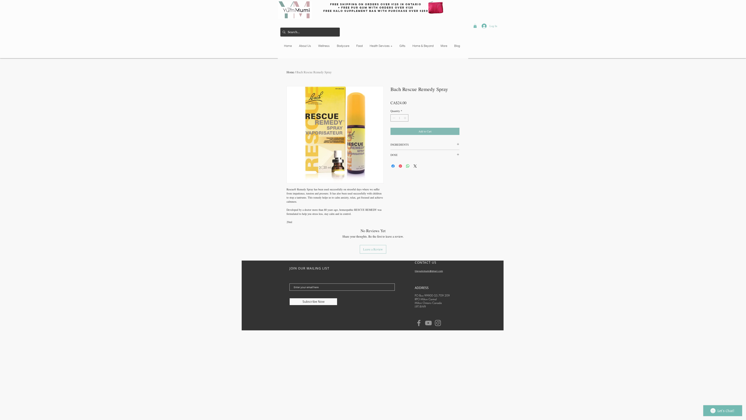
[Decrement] (393, 118)
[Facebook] (419, 323)
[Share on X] (415, 166)
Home (290, 72)
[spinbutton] (399, 118)
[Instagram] (438, 323)
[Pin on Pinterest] (400, 166)
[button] (475, 26)
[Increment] (405, 118)
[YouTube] (428, 323)
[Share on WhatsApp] (407, 166)
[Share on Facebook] (393, 166)
